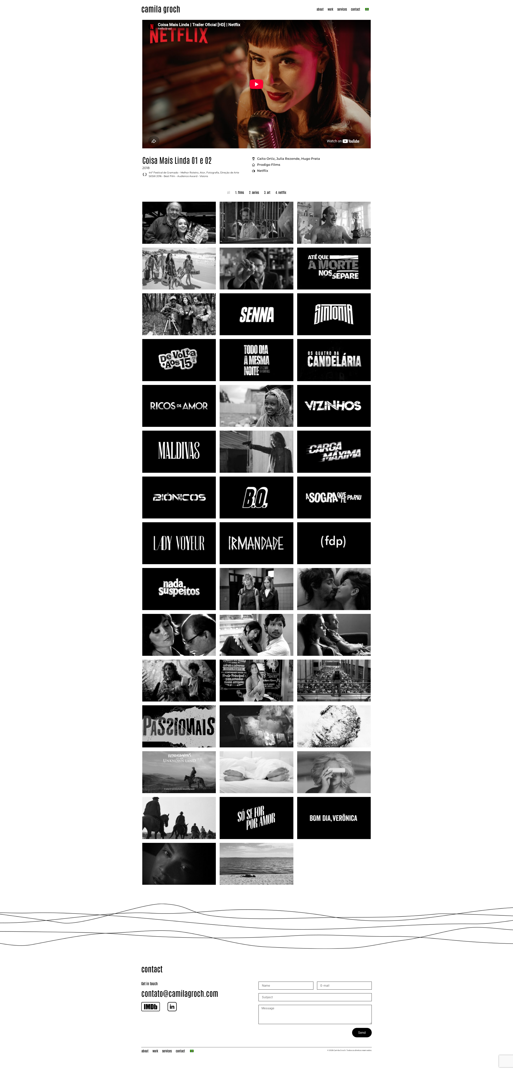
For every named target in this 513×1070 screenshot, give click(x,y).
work (330, 9)
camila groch (160, 8)
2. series (254, 192)
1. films (239, 192)
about (320, 9)
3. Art (267, 192)
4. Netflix (281, 192)
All (228, 192)
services (342, 9)
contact (355, 9)
